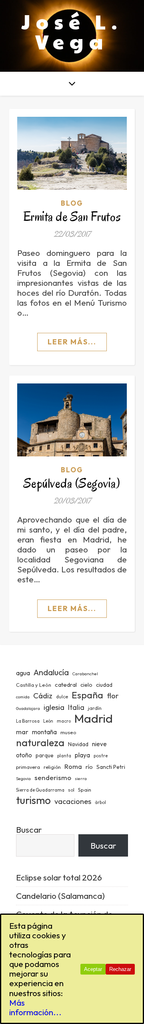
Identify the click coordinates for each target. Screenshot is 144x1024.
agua (23, 673)
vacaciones (72, 801)
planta (64, 756)
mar (22, 731)
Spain (84, 789)
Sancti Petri (110, 766)
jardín (95, 708)
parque (45, 755)
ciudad (104, 684)
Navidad (78, 744)
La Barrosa (28, 721)
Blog (72, 203)
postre (101, 756)
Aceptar (93, 969)
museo (68, 732)
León (48, 721)
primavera (28, 767)
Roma (73, 766)
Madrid (93, 718)
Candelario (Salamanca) (60, 895)
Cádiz (42, 695)
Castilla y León (33, 685)
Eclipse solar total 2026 (59, 877)
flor (112, 695)
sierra (81, 778)
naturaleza (40, 742)
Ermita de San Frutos (72, 216)
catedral (66, 684)
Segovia (23, 778)
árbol (100, 802)
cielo (86, 684)
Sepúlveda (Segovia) (72, 483)
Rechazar (120, 969)
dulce (62, 697)
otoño (24, 755)
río (89, 766)
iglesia (54, 707)
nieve (99, 744)
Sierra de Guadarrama (40, 790)
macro (64, 721)
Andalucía (51, 672)
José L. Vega (72, 31)
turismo (33, 800)
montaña (44, 732)
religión (52, 767)
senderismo (52, 777)
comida (23, 697)
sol (71, 790)
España (87, 695)
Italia (76, 707)
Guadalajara (28, 708)
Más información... (35, 1007)
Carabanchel (85, 673)
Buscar (29, 829)
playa (82, 755)
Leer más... (72, 341)
